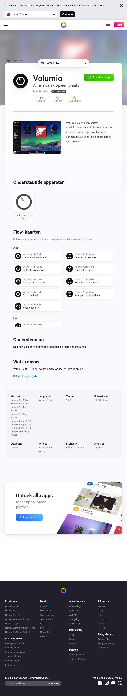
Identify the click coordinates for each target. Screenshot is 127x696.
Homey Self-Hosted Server (17, 619)
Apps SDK (74, 610)
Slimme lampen (12, 660)
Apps (10, 60)
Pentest (72, 643)
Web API (73, 615)
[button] (30, 14)
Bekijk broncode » (75, 447)
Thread (101, 628)
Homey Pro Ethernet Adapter (18, 632)
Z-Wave (101, 606)
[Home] (63, 25)
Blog (42, 623)
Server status (75, 623)
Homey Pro (10, 610)
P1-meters (103, 647)
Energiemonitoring (106, 643)
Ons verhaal (45, 610)
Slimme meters (12, 665)
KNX (100, 615)
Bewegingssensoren (14, 643)
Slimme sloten (12, 647)
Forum (72, 639)
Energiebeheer (104, 639)
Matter (101, 623)
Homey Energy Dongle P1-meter (20, 628)
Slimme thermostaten (15, 652)
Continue (67, 14)
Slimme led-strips (13, 656)
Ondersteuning (47, 615)
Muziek (14, 447)
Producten (11, 601)
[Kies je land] (108, 25)
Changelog (74, 619)
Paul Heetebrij (101, 400)
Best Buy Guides (14, 638)
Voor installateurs (77, 654)
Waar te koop (46, 619)
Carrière (43, 606)
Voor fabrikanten (77, 659)
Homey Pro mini (12, 615)
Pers (42, 628)
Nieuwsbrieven (47, 632)
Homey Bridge (11, 623)
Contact (43, 636)
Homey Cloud (11, 606)
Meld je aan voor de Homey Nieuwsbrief (27, 677)
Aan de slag (74, 606)
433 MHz (102, 619)
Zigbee (101, 610)
